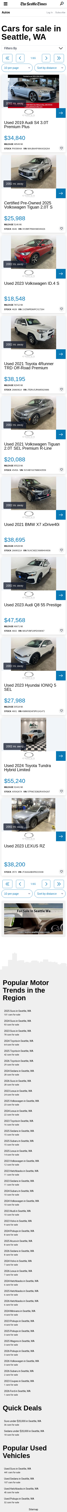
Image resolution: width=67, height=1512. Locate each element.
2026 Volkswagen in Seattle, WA (21, 1363)
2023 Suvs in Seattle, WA (17, 1033)
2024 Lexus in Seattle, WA (18, 1113)
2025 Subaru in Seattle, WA (19, 1143)
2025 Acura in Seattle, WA (18, 1243)
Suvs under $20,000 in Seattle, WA (22, 1423)
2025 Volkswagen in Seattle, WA (21, 1103)
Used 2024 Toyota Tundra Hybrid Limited (27, 768)
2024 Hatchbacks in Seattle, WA (21, 1283)
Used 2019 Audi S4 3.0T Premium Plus (26, 125)
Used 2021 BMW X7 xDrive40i (31, 524)
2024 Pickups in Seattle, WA (19, 1233)
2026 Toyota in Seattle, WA (18, 1063)
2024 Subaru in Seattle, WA (19, 1193)
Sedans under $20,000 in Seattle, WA (24, 1433)
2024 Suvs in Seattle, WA (17, 1023)
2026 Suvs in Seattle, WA (17, 1083)
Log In (50, 12)
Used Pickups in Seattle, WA (19, 1500)
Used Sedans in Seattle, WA (19, 1480)
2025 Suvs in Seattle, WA (17, 1013)
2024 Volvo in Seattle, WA (18, 1263)
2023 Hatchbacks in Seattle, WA (21, 1173)
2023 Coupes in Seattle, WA (19, 1383)
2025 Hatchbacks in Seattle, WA (21, 1293)
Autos (6, 12)
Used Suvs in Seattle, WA (17, 1470)
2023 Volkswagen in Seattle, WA (21, 1163)
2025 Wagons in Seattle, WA (19, 1343)
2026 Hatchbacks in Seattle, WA (21, 1303)
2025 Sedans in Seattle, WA (19, 1133)
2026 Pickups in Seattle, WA (19, 1353)
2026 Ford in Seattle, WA (17, 1393)
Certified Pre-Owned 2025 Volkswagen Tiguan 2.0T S (28, 205)
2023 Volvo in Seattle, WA (18, 1223)
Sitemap (33, 1509)
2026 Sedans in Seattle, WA (19, 1253)
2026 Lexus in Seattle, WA (18, 1273)
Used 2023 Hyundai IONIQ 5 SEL (30, 687)
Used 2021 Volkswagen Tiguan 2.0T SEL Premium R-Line (32, 446)
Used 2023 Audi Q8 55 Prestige (32, 605)
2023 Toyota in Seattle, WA (18, 1123)
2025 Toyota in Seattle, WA (18, 1053)
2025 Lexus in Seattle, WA (18, 1153)
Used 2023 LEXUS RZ (24, 846)
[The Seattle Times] (33, 4)
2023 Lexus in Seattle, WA (18, 1093)
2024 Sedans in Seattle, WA (19, 1073)
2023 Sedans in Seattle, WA (19, 1183)
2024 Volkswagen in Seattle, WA (21, 1203)
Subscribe (60, 12)
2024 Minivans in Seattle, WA (19, 1313)
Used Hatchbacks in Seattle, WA (21, 1490)
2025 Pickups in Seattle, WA (19, 1333)
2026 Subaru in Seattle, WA (19, 1373)
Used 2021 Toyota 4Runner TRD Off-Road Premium (29, 366)
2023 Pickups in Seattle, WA (19, 1323)
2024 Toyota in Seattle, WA (18, 1043)
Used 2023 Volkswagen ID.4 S (31, 283)
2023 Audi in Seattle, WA (17, 1213)
